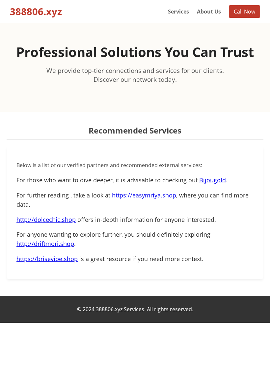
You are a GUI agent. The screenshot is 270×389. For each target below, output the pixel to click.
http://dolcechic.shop (46, 220)
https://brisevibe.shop (47, 259)
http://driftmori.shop (45, 244)
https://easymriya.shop (144, 195)
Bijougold (212, 180)
